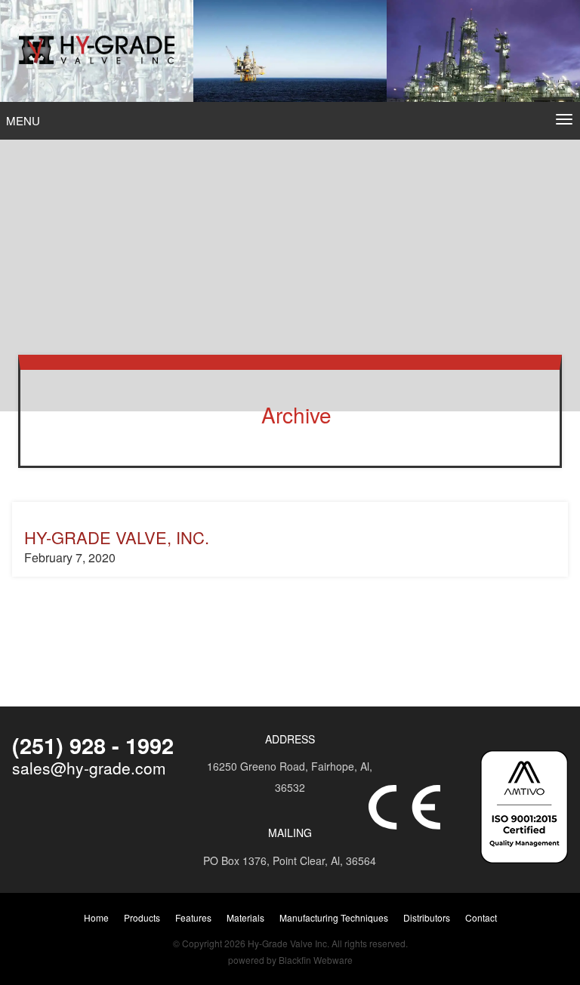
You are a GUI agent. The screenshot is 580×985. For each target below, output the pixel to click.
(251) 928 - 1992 (93, 745)
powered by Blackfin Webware (290, 959)
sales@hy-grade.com (89, 767)
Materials (245, 917)
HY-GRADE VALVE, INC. (116, 537)
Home (96, 917)
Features (193, 917)
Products (142, 917)
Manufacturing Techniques (333, 917)
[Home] (96, 50)
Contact (481, 917)
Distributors (426, 917)
